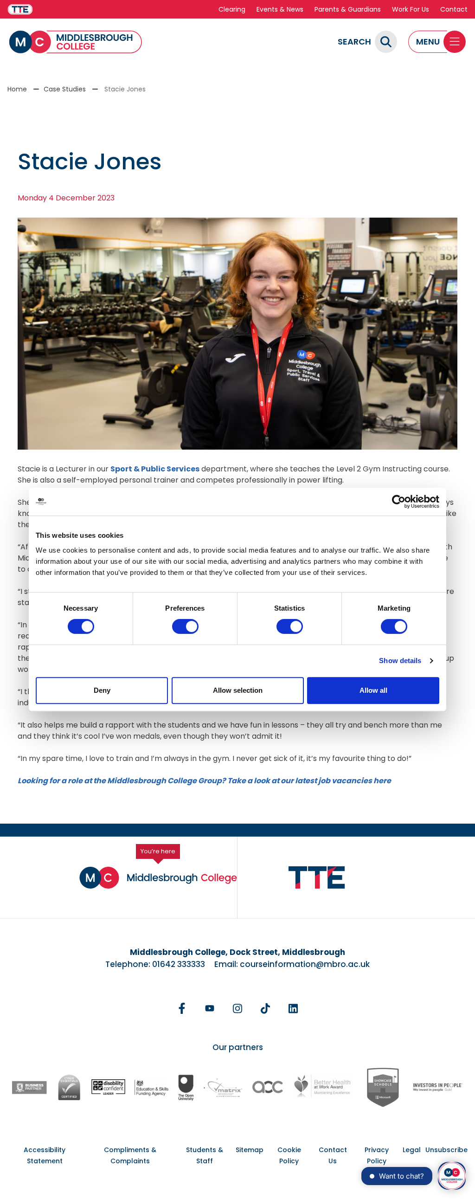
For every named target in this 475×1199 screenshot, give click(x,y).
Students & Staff (204, 1155)
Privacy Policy (377, 1155)
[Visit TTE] (20, 9)
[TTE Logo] (317, 877)
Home (17, 89)
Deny (102, 690)
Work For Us (410, 9)
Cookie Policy (289, 1155)
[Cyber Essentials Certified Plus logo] (69, 1087)
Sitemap (249, 1149)
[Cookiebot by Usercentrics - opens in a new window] (398, 502)
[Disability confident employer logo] (108, 1087)
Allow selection (238, 690)
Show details (400, 660)
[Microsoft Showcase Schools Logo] (383, 1087)
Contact (454, 9)
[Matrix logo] (223, 1087)
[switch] (185, 626)
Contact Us (333, 1155)
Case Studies (65, 89)
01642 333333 (178, 964)
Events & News (280, 9)
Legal (412, 1149)
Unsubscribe (446, 1149)
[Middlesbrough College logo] (158, 878)
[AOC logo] (267, 1087)
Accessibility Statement (44, 1155)
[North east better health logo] (323, 1087)
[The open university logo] (186, 1087)
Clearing (231, 9)
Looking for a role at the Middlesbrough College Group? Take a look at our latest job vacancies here (204, 780)
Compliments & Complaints (130, 1155)
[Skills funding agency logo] (151, 1087)
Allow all (373, 690)
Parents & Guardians (348, 9)
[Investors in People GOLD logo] (437, 1087)
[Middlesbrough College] (75, 42)
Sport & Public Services (154, 469)
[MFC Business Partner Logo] (29, 1087)
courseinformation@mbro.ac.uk (305, 964)
